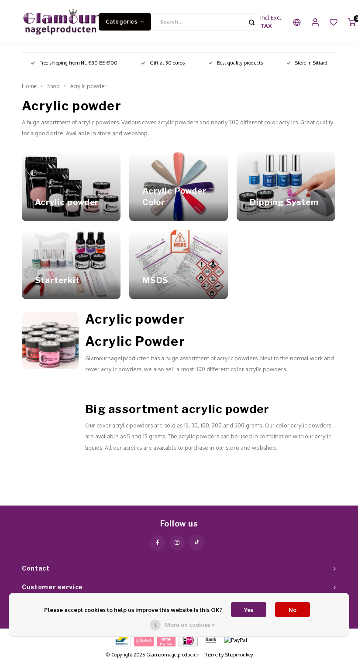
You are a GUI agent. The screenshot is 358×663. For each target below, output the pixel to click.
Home (29, 86)
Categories (121, 21)
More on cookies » (190, 624)
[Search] (251, 22)
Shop (53, 86)
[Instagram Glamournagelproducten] (177, 542)
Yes (248, 609)
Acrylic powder (88, 86)
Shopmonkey (239, 655)
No (292, 609)
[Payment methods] (121, 639)
